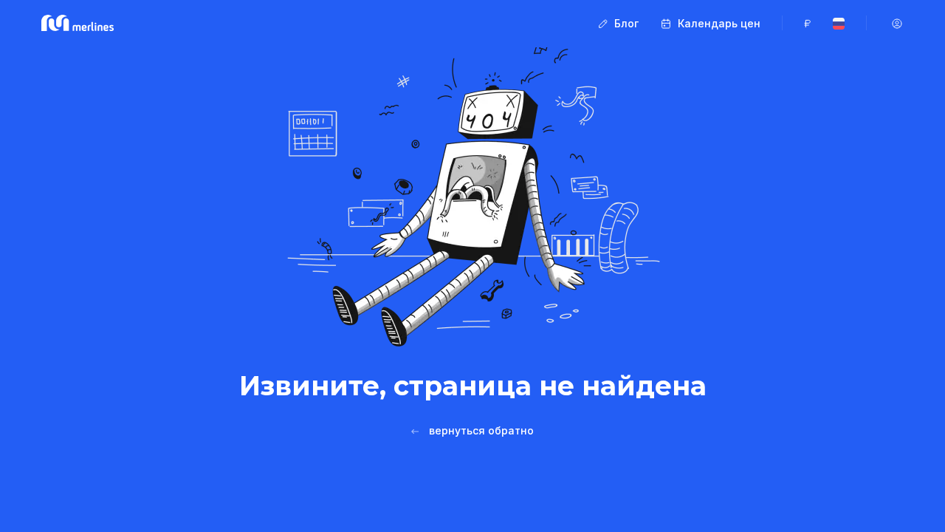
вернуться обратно (481, 430)
